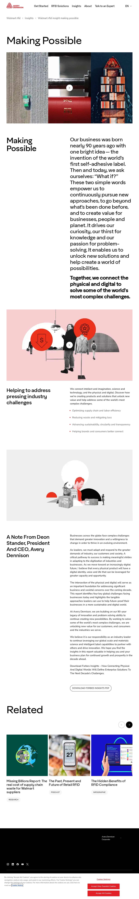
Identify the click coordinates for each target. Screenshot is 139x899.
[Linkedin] (13, 864)
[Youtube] (22, 864)
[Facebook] (18, 864)
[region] (69, 886)
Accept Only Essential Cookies (103, 886)
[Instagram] (8, 864)
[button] (69, 87)
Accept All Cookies (103, 893)
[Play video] (69, 88)
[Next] (129, 725)
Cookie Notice (17, 885)
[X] (27, 864)
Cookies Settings (103, 879)
